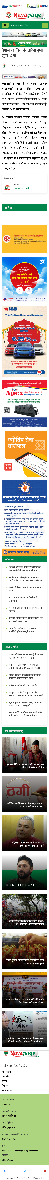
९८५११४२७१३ (8, 1150)
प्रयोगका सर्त (7, 1090)
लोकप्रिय (10, 559)
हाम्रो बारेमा (6, 1072)
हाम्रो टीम (5, 1076)
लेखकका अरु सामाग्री (21, 188)
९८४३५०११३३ (7, 1160)
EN (5, 25)
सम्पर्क (4, 1081)
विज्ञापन (5, 1086)
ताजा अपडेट (11, 647)
